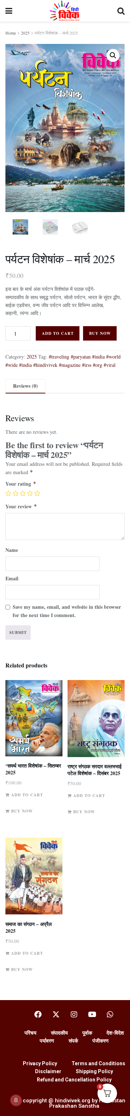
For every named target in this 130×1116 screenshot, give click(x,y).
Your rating (20, 483)
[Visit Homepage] (65, 11)
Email (11, 578)
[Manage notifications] (16, 1100)
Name (11, 550)
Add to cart (58, 333)
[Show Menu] (8, 11)
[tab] (25, 386)
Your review (21, 506)
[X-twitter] (56, 1014)
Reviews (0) (25, 386)
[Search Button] (121, 11)
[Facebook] (38, 1014)
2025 (25, 33)
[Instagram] (74, 1014)
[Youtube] (92, 1014)
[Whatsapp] (110, 1014)
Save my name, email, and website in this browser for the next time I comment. (67, 610)
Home (10, 33)
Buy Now (100, 333)
